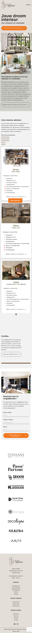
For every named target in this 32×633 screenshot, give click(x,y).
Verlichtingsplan (5, 136)
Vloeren (3, 142)
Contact (16, 620)
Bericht (5, 426)
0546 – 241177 (16, 578)
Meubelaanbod (5, 138)
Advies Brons (16, 606)
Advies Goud (16, 602)
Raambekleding (5, 140)
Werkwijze (16, 614)
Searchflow (25, 629)
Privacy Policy (16, 631)
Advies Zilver (16, 604)
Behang (3, 144)
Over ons (16, 616)
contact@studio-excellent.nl (16, 576)
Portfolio (16, 618)
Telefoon (8, 419)
